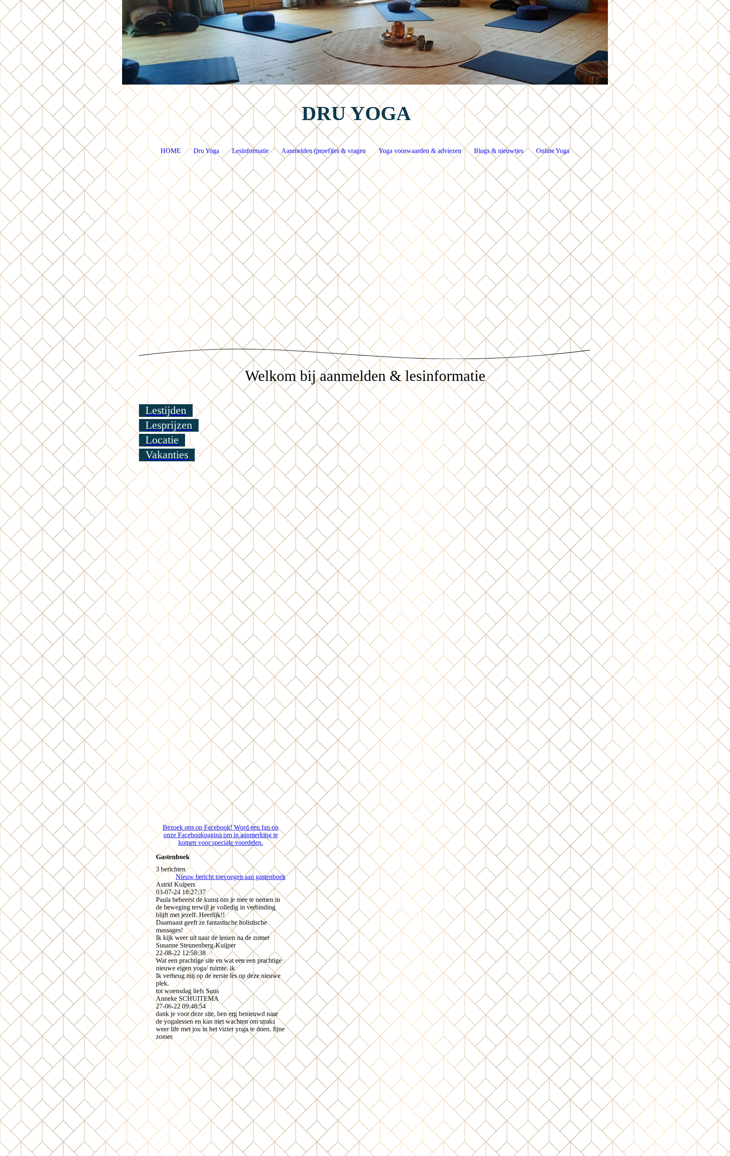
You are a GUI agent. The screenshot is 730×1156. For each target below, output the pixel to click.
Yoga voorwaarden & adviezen (420, 150)
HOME (171, 150)
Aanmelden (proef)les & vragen (323, 150)
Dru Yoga (206, 150)
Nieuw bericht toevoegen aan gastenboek (231, 876)
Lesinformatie (250, 150)
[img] (365, 42)
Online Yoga (552, 150)
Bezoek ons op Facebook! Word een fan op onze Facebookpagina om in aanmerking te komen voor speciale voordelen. (220, 835)
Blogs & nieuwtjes (498, 150)
